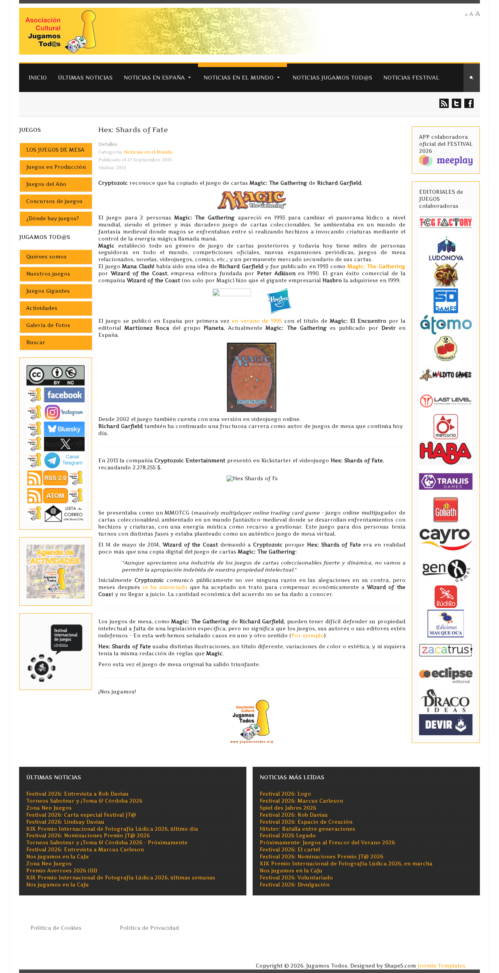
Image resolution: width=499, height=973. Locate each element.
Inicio (37, 77)
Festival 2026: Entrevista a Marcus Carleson (85, 850)
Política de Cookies (55, 928)
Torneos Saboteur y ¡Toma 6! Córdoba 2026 (84, 801)
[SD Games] (446, 300)
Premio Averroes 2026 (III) (61, 871)
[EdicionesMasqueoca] (446, 623)
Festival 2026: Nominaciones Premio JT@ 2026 (88, 836)
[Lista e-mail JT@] (56, 513)
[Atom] (56, 495)
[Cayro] (446, 538)
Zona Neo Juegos (49, 808)
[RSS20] (56, 478)
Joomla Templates (441, 966)
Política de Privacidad (149, 928)
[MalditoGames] (446, 374)
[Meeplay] (446, 160)
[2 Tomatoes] (446, 348)
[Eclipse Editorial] (446, 674)
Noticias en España (154, 77)
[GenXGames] (446, 569)
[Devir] (446, 724)
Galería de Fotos (48, 325)
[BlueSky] (56, 429)
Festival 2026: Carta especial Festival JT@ (81, 815)
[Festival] (56, 651)
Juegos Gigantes (48, 291)
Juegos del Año (46, 184)
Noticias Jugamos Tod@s (332, 77)
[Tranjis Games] (446, 480)
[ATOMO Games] (446, 324)
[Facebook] (56, 395)
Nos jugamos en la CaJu (57, 857)
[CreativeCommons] (56, 375)
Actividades (41, 308)
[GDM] (446, 274)
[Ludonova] (446, 248)
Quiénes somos (46, 257)
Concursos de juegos (54, 201)
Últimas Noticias (85, 77)
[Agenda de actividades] (56, 571)
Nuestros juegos (48, 274)
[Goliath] (446, 509)
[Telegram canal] (56, 460)
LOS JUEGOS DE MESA (55, 150)
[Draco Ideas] (446, 700)
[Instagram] (56, 412)
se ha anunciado (165, 587)
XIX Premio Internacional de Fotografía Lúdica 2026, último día (112, 829)
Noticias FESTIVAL (411, 77)
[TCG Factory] (446, 222)
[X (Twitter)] (56, 444)
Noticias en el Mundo (238, 77)
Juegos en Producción (56, 167)
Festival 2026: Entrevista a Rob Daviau (77, 794)
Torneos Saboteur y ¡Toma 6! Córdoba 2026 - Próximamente (107, 843)
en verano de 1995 (257, 321)
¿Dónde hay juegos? (52, 218)
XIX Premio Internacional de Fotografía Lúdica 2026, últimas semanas (120, 878)
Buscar (35, 342)
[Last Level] (446, 400)
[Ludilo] (446, 596)
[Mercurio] (446, 426)
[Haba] (446, 452)
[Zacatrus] (446, 650)
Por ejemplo (307, 636)
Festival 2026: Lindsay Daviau (65, 822)
